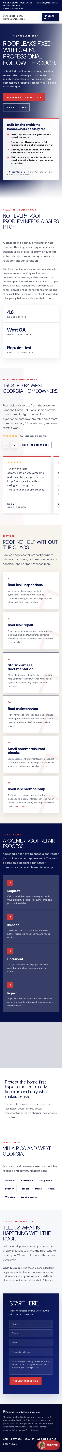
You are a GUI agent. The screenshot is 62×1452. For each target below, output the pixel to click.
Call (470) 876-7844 (13, 8)
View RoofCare (16, 107)
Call (6, 1439)
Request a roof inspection (24, 97)
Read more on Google (35, 445)
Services (16, 1439)
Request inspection (25, 1381)
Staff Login (10, 1444)
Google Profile (46, 1439)
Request (30, 1439)
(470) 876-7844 (50, 17)
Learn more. (21, 806)
